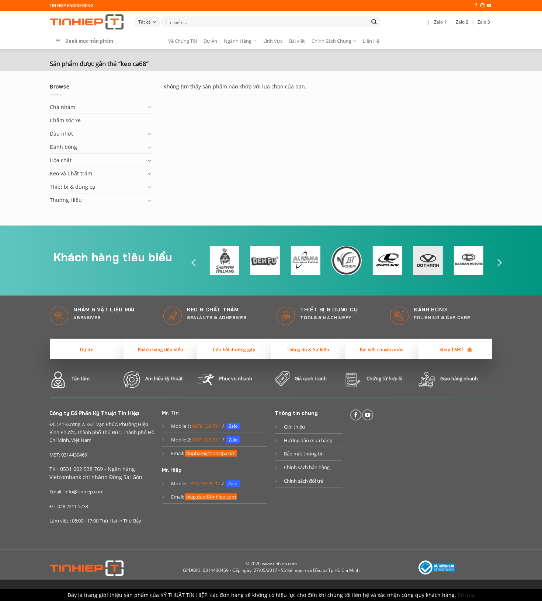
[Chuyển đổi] (149, 107)
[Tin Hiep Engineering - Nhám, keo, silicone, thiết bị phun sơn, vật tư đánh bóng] (87, 22)
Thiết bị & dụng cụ (72, 186)
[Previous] (194, 262)
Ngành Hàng (237, 41)
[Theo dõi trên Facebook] (476, 5)
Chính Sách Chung (331, 41)
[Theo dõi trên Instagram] (482, 5)
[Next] (498, 262)
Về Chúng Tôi (182, 41)
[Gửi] (374, 22)
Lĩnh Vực (272, 41)
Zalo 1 (440, 22)
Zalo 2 (462, 22)
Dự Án (210, 41)
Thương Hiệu (66, 199)
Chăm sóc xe (65, 120)
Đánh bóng (63, 146)
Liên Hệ (371, 41)
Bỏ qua (466, 594)
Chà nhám (62, 107)
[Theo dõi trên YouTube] (489, 5)
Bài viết (297, 41)
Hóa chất (61, 160)
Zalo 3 (483, 22)
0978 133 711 (206, 426)
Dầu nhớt (61, 133)
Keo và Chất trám (71, 173)
